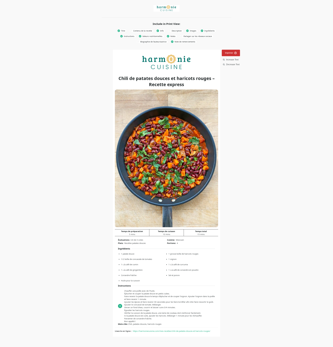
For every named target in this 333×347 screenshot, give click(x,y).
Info (162, 31)
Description (177, 31)
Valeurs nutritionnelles (152, 36)
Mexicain (180, 240)
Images (193, 31)
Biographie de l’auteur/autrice (153, 41)
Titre (123, 31)
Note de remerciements (185, 41)
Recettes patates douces (135, 243)
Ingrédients (209, 31)
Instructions (129, 36)
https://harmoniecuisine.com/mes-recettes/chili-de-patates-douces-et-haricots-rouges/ (171, 331)
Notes (172, 36)
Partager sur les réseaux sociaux (198, 36)
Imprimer (229, 53)
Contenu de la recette (142, 31)
